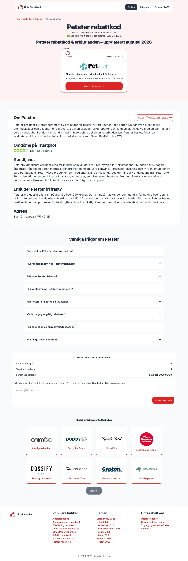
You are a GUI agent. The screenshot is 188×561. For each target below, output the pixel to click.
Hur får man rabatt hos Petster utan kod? (51, 263)
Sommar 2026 (162, 7)
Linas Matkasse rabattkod (65, 528)
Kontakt (145, 528)
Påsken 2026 (104, 532)
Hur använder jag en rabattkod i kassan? (50, 326)
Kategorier (144, 7)
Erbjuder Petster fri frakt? (42, 276)
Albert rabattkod (60, 518)
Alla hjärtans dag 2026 (108, 528)
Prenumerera (163, 400)
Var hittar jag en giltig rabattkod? (46, 314)
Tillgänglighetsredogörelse (155, 525)
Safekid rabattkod (61, 535)
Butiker (131, 7)
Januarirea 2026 (105, 525)
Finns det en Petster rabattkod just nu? (50, 251)
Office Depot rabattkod (64, 532)
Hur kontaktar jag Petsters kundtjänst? (50, 289)
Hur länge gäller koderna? (42, 339)
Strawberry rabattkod (63, 538)
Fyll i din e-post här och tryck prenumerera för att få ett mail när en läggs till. (72, 383)
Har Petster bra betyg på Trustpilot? (48, 301)
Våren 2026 (103, 535)
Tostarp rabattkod (61, 541)
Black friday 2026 (106, 518)
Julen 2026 (103, 522)
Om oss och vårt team (152, 522)
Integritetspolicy (149, 518)
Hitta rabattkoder (24, 19)
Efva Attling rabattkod (63, 525)
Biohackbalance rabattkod (66, 522)
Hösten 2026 (103, 541)
